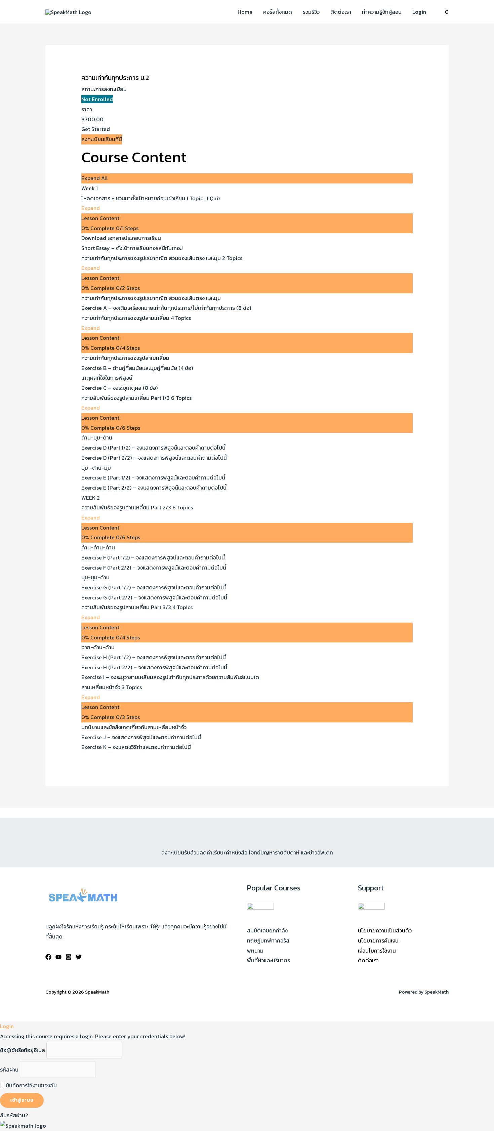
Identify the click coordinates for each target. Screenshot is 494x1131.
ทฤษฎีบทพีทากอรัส (268, 940)
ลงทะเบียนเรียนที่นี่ (101, 139)
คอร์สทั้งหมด (277, 12)
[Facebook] (48, 957)
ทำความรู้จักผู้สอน (382, 12)
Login (419, 12)
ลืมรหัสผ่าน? (14, 1115)
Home (245, 12)
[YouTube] (58, 957)
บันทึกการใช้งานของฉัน (30, 1085)
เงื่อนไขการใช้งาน (377, 951)
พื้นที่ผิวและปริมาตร (268, 960)
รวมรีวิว (311, 12)
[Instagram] (69, 957)
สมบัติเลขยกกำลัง (267, 930)
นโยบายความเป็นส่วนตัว (385, 930)
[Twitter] (79, 957)
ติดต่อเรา (340, 12)
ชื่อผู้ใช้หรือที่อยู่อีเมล (22, 1050)
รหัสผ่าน (9, 1069)
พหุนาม (255, 951)
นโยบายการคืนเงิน (378, 940)
